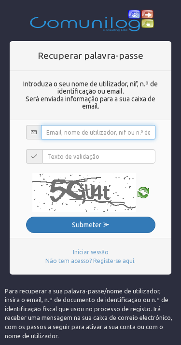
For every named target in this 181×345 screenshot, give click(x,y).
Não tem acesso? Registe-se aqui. (90, 261)
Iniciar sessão (91, 252)
